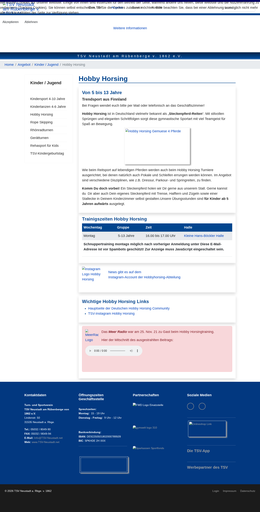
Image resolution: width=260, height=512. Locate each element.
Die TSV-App (198, 451)
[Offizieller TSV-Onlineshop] (211, 429)
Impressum (229, 490)
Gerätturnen (39, 138)
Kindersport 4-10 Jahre (47, 99)
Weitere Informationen (130, 28)
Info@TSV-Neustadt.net (48, 437)
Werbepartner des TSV (207, 467)
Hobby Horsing (41, 114)
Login (215, 490)
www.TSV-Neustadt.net (45, 442)
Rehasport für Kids (44, 146)
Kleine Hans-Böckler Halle (204, 236)
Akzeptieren (10, 22)
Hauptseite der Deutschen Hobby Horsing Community (129, 308)
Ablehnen (31, 22)
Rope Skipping (41, 122)
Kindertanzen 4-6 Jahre (48, 107)
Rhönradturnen (41, 130)
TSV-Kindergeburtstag (47, 153)
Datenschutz (247, 490)
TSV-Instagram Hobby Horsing (111, 313)
